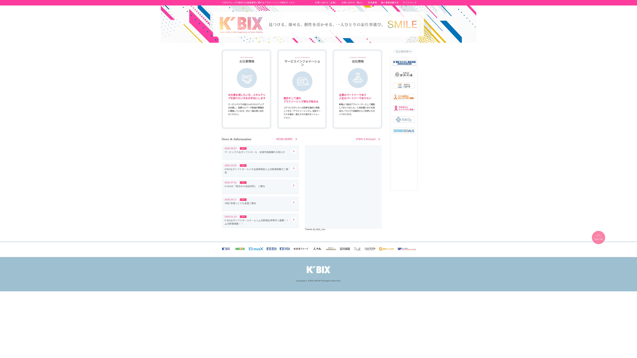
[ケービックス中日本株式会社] (285, 249)
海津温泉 (404, 74)
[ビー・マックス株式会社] (256, 249)
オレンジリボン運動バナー (404, 97)
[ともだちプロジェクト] (370, 250)
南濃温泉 (404, 86)
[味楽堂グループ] (301, 249)
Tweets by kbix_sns (315, 229)
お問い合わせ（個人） (353, 2)
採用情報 (372, 2)
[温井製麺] (345, 249)
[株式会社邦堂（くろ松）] (317, 249)
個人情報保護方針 (390, 2)
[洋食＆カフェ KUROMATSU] (331, 249)
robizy (404, 119)
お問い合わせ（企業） (326, 2)
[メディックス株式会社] (240, 249)
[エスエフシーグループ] (406, 249)
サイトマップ (409, 2)
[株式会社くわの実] (357, 250)
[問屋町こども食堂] (386, 250)
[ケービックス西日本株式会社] (272, 249)
